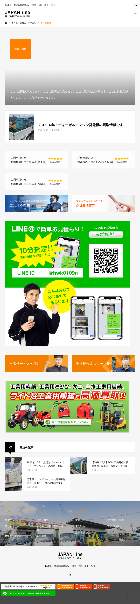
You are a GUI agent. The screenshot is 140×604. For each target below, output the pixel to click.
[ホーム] (6, 23)
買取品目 (10, 520)
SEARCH (135, 4)
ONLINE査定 (12, 536)
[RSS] (70, 574)
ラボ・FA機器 (114, 526)
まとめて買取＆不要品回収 (50, 528)
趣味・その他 (82, 532)
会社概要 (41, 536)
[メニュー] (135, 14)
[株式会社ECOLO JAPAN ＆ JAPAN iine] (17, 14)
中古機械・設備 (115, 520)
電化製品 (80, 526)
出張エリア (43, 520)
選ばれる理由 (12, 526)
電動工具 (80, 520)
